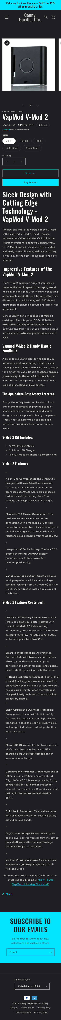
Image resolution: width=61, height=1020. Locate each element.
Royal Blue (34, 149)
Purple (26, 141)
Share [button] (9, 894)
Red (40, 141)
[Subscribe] (50, 952)
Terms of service (23, 1012)
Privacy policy (43, 1008)
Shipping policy (41, 1012)
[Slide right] (37, 105)
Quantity (6, 155)
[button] (6, 17)
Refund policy (27, 1008)
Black (11, 141)
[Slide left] (23, 105)
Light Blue (13, 149)
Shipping (6, 130)
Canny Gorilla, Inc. (28, 1004)
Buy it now (30, 182)
